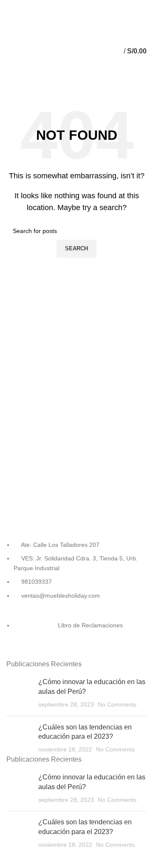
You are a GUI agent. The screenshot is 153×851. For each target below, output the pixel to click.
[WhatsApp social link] (91, 5)
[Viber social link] (120, 5)
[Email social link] (52, 5)
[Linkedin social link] (71, 5)
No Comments (117, 704)
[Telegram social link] (111, 5)
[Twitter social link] (42, 5)
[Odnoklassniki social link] (81, 5)
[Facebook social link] (32, 5)
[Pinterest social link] (62, 5)
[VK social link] (101, 5)
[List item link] (76, 597)
